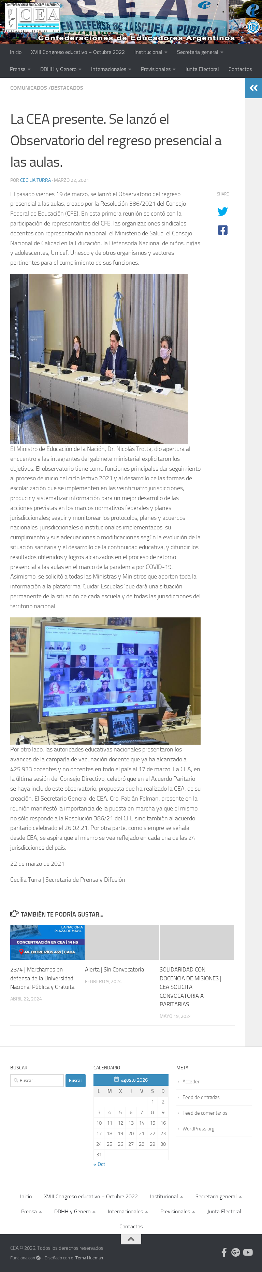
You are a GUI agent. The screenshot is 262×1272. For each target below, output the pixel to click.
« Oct (99, 1164)
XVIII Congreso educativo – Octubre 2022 (78, 52)
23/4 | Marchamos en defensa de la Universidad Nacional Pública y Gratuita (42, 978)
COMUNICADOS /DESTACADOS (46, 88)
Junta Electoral (202, 69)
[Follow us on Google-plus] (235, 1252)
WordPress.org (199, 1129)
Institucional (148, 52)
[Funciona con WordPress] (38, 1258)
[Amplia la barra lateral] (253, 88)
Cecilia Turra (35, 180)
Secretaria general (197, 52)
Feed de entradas (201, 1097)
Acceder (191, 1082)
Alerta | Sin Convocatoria (114, 969)
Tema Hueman (89, 1257)
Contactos (240, 69)
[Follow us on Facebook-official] (224, 1252)
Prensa (18, 69)
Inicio (15, 52)
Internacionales (108, 69)
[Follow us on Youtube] (247, 1252)
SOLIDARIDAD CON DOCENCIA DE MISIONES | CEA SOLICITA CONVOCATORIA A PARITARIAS (190, 987)
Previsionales (156, 69)
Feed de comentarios (205, 1113)
